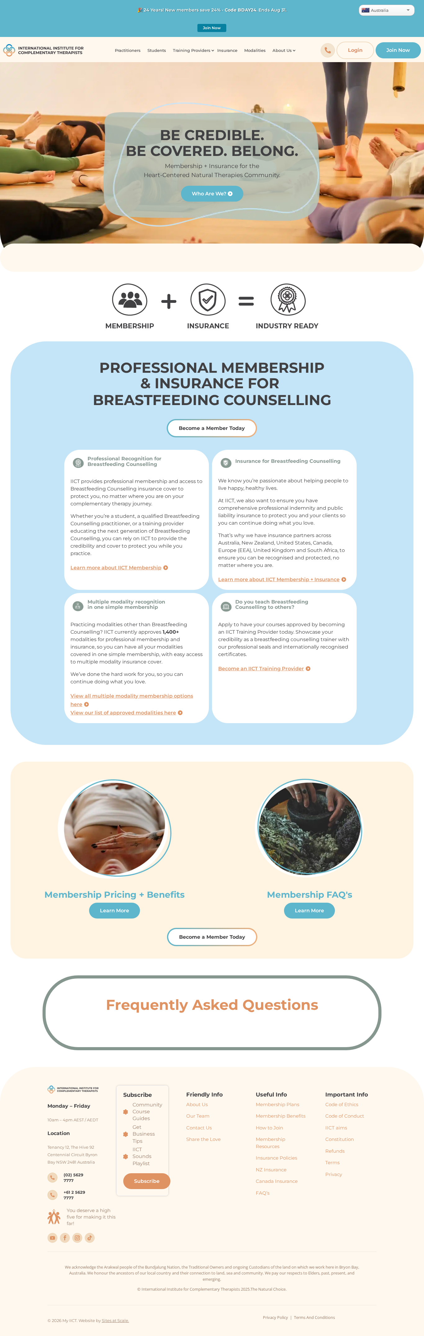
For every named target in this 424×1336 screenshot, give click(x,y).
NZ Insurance (271, 1170)
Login (355, 50)
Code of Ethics (341, 1104)
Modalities (255, 50)
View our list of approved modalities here (123, 713)
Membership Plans (277, 1104)
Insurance (227, 50)
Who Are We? (209, 194)
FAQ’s (262, 1193)
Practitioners (128, 50)
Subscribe (147, 1181)
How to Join (269, 1128)
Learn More (114, 911)
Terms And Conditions (314, 1317)
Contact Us (199, 1128)
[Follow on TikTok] (90, 1238)
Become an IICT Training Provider (261, 669)
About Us (197, 1104)
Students (156, 50)
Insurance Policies (276, 1158)
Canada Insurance (277, 1181)
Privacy (333, 1174)
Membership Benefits (280, 1116)
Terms (332, 1162)
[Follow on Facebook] (65, 1238)
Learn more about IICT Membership (115, 568)
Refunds (335, 1151)
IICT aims (336, 1128)
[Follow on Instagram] (77, 1238)
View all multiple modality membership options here (131, 700)
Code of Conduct (344, 1116)
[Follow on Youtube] (52, 1238)
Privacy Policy (275, 1317)
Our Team (198, 1116)
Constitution (339, 1139)
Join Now (212, 27)
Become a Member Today (212, 428)
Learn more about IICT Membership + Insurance (279, 579)
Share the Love (203, 1139)
